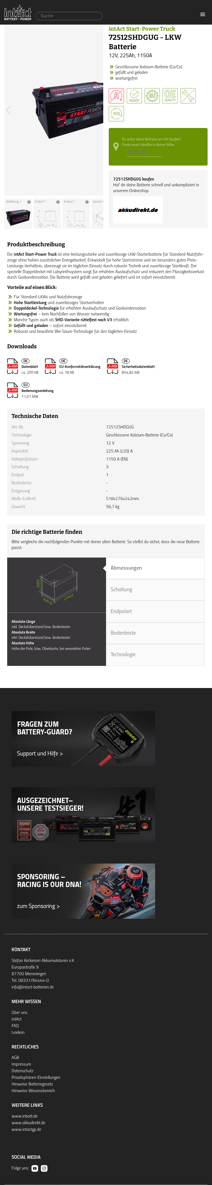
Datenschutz (22, 1071)
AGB (15, 1058)
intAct (17, 1019)
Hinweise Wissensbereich (33, 1091)
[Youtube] (34, 1168)
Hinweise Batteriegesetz (32, 1084)
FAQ (15, 1026)
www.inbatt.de (25, 1116)
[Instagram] (44, 1168)
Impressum (21, 1064)
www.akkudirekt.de (28, 1123)
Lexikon (18, 1032)
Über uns (19, 1013)
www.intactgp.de (26, 1130)
